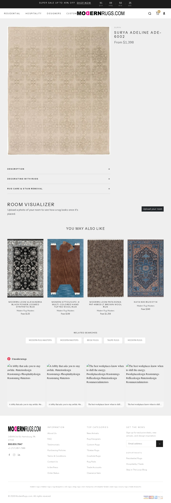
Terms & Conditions (56, 456)
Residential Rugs (134, 458)
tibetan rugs (46, 487)
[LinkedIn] (19, 455)
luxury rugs (123, 487)
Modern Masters (69, 340)
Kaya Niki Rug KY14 (145, 302)
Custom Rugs (93, 444)
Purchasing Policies (56, 450)
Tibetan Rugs (93, 450)
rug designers (57, 487)
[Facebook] (9, 455)
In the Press (52, 467)
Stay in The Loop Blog (136, 469)
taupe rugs (113, 340)
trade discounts (135, 487)
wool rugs (113, 487)
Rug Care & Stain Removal (25, 188)
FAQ (49, 439)
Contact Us (52, 461)
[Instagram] (14, 455)
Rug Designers (94, 439)
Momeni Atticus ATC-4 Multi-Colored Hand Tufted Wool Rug (65, 304)
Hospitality (34, 13)
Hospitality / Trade (134, 464)
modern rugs (35, 487)
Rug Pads (91, 461)
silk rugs (67, 487)
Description (15, 169)
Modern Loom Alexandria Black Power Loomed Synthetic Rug (25, 304)
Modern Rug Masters (40, 340)
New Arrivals (93, 433)
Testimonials (53, 444)
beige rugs (93, 340)
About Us (52, 433)
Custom (71, 13)
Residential (12, 13)
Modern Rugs (135, 340)
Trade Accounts (94, 467)
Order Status (53, 473)
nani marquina (87, 487)
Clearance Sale (94, 473)
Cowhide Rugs (94, 456)
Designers (54, 13)
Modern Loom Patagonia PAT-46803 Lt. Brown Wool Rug (105, 304)
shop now (84, 3)
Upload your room (152, 209)
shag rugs (76, 487)
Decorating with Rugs (22, 179)
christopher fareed (101, 487)
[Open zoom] (58, 90)
